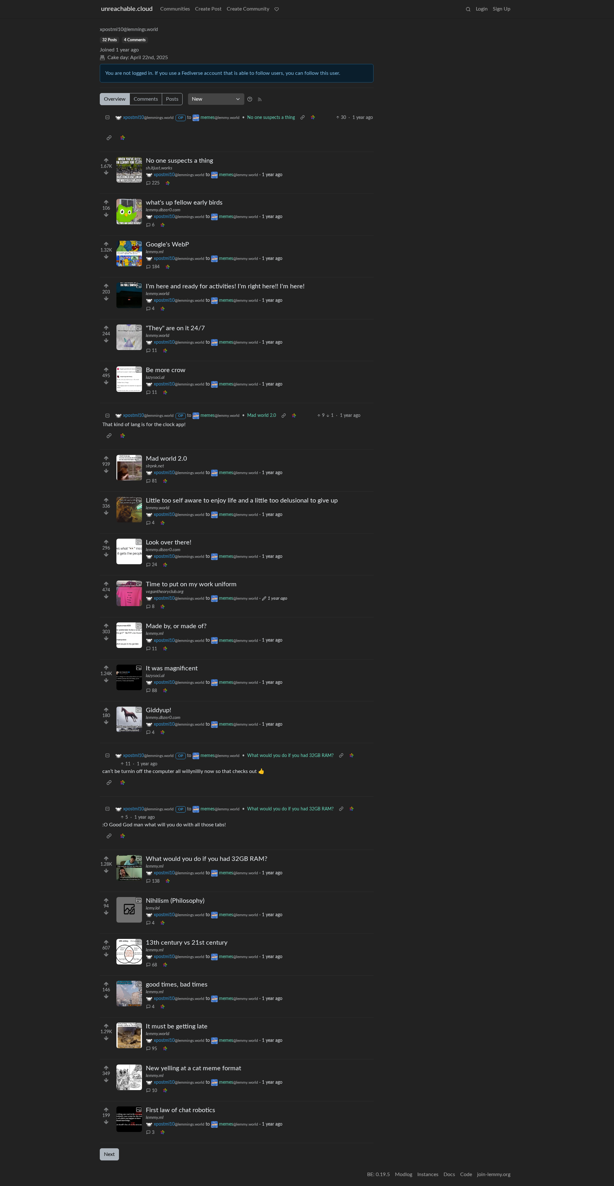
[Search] (468, 9)
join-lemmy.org (493, 1174)
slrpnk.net (155, 466)
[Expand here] (129, 170)
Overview (115, 99)
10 (154, 1090)
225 (156, 183)
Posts (172, 99)
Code (466, 1174)
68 (154, 965)
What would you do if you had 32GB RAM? (290, 755)
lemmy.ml (154, 252)
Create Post (208, 9)
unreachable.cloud (127, 9)
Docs (449, 1174)
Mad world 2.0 (261, 415)
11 (154, 350)
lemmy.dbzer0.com (163, 210)
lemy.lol (153, 908)
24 (154, 565)
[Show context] (302, 118)
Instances (427, 1174)
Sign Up (501, 9)
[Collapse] (107, 118)
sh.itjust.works (159, 168)
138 (156, 881)
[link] (313, 118)
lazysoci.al (155, 377)
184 (156, 267)
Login (482, 9)
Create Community (248, 9)
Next (109, 1154)
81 (154, 481)
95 (154, 1049)
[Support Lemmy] (276, 9)
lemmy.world (157, 294)
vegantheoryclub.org (165, 591)
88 (154, 691)
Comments (146, 99)
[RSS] (259, 99)
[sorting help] (249, 99)
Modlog (403, 1174)
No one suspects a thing (271, 117)
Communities (175, 9)
